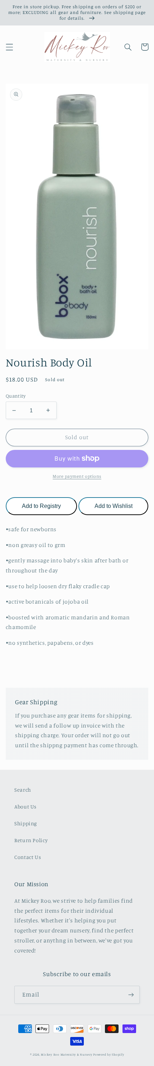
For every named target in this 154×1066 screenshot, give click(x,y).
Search (22, 790)
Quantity (15, 396)
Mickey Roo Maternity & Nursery (66, 1054)
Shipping (25, 823)
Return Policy (31, 840)
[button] (9, 47)
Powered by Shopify (108, 1054)
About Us (25, 806)
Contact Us (27, 857)
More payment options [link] (77, 476)
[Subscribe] (131, 994)
